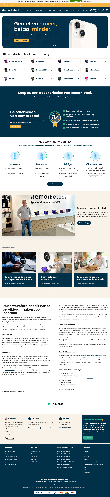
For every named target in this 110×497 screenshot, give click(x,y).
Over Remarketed (10, 451)
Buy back (33, 459)
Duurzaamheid (9, 462)
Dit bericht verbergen (76, 1)
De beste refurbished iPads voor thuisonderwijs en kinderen (90, 278)
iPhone (32, 10)
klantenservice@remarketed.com (41, 428)
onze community (10, 370)
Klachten (86, 456)
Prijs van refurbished (56, 481)
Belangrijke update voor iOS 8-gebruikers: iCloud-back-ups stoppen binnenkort (18, 278)
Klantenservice (35, 451)
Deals (26, 10)
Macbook (48, 10)
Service (79, 10)
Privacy (86, 459)
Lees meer (15, 127)
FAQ (85, 470)
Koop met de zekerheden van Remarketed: (55, 479)
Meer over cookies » (87, 1)
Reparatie (34, 456)
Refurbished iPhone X (63, 464)
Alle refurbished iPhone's (64, 467)
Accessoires (39, 10)
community (90, 378)
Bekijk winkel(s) (84, 223)
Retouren (86, 451)
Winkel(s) (34, 462)
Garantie (86, 454)
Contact (85, 10)
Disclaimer (87, 472)
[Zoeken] (99, 10)
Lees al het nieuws (9, 248)
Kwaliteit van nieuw (41, 481)
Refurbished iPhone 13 (63, 451)
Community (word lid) (11, 456)
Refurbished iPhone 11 (63, 459)
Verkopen (59, 10)
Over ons (72, 10)
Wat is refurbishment (11, 464)
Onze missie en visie (11, 459)
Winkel (66, 10)
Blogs (6, 467)
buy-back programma (92, 335)
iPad (53, 10)
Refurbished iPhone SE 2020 (65, 462)
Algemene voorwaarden (91, 462)
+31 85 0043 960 (65, 428)
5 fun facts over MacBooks (49, 278)
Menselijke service (70, 481)
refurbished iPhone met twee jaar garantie (90, 355)
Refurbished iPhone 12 (63, 456)
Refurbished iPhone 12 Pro (65, 454)
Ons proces (8, 454)
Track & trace (35, 454)
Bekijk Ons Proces (55, 184)
